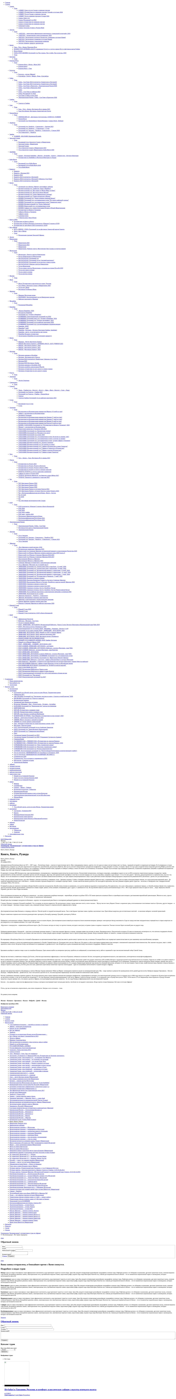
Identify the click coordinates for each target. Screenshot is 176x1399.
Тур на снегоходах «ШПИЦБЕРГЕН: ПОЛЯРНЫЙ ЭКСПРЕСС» (34, 754)
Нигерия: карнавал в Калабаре (27, 355)
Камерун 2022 (18, 175)
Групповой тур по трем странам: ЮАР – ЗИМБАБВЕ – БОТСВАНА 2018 (41, 630)
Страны (7, 4)
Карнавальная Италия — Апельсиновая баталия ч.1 (26, 1110)
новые (11, 782)
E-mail (3, 1327)
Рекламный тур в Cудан (25, 404)
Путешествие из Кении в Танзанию (29, 210)
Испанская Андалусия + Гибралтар (25, 789)
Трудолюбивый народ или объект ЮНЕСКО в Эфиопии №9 (28, 1193)
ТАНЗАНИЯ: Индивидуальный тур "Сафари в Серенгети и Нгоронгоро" (41, 448)
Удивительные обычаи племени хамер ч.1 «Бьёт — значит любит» (30, 1197)
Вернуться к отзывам (7, 1007)
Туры (15, 8)
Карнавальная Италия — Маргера (20, 1117)
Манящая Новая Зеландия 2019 (23, 814)
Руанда (12, 373)
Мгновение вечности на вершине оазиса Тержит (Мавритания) (29, 1141)
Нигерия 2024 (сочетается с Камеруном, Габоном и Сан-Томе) (37, 359)
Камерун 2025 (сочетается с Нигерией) (26, 181)
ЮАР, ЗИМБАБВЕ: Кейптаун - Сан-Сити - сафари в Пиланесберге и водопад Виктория (45, 659)
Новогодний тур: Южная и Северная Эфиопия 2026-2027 (36, 557)
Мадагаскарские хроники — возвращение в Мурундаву (27, 1129)
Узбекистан (17, 830)
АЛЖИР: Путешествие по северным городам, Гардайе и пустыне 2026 (40, 12)
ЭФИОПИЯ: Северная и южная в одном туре (32, 584)
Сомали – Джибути (16, 1191)
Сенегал (12, 386)
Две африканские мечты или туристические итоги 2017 (27, 1090)
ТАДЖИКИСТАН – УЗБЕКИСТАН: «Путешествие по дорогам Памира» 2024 (38, 743)
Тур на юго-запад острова (26, 270)
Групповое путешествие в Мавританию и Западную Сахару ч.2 (29, 1086)
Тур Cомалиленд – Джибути (27, 132)
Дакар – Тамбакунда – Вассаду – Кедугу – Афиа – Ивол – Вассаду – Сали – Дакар (43, 390)
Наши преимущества (16, 681)
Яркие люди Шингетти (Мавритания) (21, 1222)
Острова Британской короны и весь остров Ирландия (30, 793)
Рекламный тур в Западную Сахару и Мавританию (34, 142)
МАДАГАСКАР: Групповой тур (28, 258)
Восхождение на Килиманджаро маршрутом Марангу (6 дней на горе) (40, 411)
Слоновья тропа (23, 216)
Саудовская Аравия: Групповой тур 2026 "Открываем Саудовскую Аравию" (38, 737)
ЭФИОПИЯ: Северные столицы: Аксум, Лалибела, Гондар (36, 588)
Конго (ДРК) (14, 219)
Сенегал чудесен (15, 1051)
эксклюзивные (14, 828)
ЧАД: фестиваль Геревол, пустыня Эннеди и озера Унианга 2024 (38, 491)
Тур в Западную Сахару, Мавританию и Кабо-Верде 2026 (36, 150)
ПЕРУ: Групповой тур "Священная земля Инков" (29, 731)
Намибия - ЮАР (23, 326)
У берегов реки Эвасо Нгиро (27, 217)
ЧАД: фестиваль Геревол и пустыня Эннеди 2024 (33, 489)
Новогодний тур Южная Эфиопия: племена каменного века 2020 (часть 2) (41, 553)
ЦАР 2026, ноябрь (24, 512)
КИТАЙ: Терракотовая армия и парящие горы (28, 712)
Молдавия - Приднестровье (22, 725)
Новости (8, 1226)
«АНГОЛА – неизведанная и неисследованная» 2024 (35, 35)
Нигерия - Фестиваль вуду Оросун (29, 357)
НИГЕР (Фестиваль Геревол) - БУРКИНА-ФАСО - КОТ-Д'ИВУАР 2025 (40, 343)
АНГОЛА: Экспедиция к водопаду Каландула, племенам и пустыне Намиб (42, 37)
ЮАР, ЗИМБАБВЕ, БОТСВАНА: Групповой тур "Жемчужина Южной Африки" (43, 657)
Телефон (4, 1329)
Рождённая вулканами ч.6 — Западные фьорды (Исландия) (28, 1183)
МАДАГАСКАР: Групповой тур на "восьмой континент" (36, 260)
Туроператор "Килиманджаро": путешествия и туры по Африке (22, 845)
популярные (13, 801)
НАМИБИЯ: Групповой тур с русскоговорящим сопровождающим (39, 324)
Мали (11, 279)
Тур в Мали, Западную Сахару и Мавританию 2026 (34, 285)
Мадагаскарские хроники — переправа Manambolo (25, 1133)
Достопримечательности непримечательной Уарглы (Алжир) (29, 1100)
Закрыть (3, 1317)
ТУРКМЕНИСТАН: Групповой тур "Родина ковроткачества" (33, 748)
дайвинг (12, 764)
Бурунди (12, 70)
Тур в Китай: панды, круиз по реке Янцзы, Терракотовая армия (34, 807)
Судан (11, 400)
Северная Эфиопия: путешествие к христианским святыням (37, 562)
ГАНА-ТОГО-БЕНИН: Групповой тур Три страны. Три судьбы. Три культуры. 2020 (40, 53)
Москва (3, 1010)
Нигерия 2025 (22, 361)
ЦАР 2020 (21, 508)
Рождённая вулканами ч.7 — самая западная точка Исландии (29, 1185)
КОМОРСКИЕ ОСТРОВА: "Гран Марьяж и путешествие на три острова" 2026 (38, 716)
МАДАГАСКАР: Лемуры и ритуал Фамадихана (33, 264)
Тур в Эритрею (23, 535)
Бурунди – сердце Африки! (26, 74)
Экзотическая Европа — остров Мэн (21, 1208)
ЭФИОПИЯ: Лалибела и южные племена (31, 578)
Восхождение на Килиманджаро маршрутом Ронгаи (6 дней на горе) (39, 423)
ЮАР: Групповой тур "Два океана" (29, 675)
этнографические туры (17, 834)
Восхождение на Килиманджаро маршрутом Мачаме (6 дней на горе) (40, 421)
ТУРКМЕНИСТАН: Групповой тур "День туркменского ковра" (34, 745)
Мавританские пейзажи (17, 1125)
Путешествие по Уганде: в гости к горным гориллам (34, 469)
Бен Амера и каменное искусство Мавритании (24, 1079)
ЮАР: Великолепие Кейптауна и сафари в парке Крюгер (36, 671)
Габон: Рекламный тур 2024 (27, 93)
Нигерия (12, 351)
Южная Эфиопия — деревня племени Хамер (24, 1220)
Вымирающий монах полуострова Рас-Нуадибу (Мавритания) (29, 1084)
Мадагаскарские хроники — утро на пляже (23, 1139)
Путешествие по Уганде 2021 (27, 464)
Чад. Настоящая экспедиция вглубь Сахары (31, 500)
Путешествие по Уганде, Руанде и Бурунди (31, 466)
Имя (3, 1246)
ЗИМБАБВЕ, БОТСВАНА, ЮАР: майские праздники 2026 (36, 634)
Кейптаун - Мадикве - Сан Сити (28, 621)
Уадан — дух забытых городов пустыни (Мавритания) (27, 1195)
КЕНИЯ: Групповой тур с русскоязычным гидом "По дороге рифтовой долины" (43, 200)
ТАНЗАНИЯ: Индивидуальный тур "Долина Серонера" (36, 442)
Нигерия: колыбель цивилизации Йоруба (31, 367)
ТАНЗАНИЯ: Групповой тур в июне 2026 (31, 435)
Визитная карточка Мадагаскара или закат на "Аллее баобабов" (30, 1082)
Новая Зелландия (19, 820)
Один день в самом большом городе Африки (23, 1166)
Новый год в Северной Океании (24, 776)
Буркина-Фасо (14, 60)
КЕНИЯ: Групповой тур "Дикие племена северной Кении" (36, 198)
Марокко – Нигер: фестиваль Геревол (30, 342)
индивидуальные (15, 768)
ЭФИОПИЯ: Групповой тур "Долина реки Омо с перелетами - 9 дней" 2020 (42, 568)
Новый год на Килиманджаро (19, 1044)
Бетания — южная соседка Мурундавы (22, 1081)
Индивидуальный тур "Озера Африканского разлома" (35, 194)
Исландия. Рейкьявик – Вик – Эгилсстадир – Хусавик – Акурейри (35, 704)
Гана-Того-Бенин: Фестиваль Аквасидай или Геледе (34, 111)
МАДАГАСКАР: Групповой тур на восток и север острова (36, 262)
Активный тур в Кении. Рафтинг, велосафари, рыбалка (35, 186)
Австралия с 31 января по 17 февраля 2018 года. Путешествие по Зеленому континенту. (37, 1055)
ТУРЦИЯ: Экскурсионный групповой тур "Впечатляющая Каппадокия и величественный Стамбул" (45, 751)
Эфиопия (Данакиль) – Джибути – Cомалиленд (33, 595)
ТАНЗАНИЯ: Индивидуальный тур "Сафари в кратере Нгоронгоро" (39, 450)
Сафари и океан (23, 214)
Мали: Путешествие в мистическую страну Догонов (34, 283)
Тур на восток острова (25, 274)
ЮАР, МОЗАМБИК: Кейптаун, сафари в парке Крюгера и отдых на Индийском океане (45, 663)
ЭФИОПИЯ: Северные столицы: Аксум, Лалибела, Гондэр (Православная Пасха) (44, 590)
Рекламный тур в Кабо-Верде (27, 163)
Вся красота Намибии (25, 312)
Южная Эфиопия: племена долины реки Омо (32, 601)
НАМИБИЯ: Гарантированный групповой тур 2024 (34, 316)
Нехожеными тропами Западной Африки (31, 235)
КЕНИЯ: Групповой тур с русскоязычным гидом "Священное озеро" (40, 202)
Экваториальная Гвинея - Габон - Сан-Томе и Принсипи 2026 (37, 97)
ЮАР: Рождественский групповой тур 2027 (32, 677)
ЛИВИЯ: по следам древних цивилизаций (27, 721)
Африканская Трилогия (25, 619)
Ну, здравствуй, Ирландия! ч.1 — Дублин (22, 1154)
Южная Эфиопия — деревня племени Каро (23, 1212)
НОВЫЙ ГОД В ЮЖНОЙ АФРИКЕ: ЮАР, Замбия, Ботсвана (37, 640)
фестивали (13, 826)
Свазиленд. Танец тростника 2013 (20, 1050)
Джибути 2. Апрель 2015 (17, 1094)
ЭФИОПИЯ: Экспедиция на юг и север (30, 593)
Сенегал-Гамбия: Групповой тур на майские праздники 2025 (37, 398)
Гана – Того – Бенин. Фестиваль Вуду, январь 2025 (34, 109)
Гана (11, 105)
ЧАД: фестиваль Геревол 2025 (27, 485)
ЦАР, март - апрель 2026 (26, 514)
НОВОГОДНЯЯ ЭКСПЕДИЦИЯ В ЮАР (31, 638)
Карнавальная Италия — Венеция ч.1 (21, 1112)
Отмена (4, 1256)
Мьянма (16, 783)
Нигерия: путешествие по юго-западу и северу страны (35, 369)
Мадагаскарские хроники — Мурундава (22, 1127)
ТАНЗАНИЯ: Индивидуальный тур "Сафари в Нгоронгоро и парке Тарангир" (43, 446)
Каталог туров (9, 686)
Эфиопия (12, 543)
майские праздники (16, 772)
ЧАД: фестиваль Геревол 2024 (27, 483)
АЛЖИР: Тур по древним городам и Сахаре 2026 (33, 16)
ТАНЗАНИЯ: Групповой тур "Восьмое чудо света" (34, 433)
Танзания (12, 407)
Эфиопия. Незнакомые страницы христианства (33, 597)
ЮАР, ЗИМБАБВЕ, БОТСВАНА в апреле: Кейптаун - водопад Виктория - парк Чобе (45, 654)
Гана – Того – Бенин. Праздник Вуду (25, 47)
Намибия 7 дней (23, 328)
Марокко (12, 291)
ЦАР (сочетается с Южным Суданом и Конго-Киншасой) (36, 506)
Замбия (12, 134)
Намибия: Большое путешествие (28, 334)
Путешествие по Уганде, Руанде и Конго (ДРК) (33, 467)
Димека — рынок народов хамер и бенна (22, 1096)
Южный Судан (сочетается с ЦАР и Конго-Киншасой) (35, 613)
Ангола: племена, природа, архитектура (30, 43)
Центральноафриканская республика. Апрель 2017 (25, 1203)
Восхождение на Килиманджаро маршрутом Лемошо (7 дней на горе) (40, 417)
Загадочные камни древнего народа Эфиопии (24, 1104)
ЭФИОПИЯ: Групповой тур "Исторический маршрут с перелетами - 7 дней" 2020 (44, 574)
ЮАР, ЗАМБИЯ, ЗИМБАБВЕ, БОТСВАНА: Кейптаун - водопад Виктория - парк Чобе (45, 648)
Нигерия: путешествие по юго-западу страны (32, 371)
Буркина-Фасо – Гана (25, 68)
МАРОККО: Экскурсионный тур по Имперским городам (36, 297)
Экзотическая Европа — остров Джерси (22, 1207)
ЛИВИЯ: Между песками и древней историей (28, 719)
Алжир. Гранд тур (24, 18)
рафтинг (12, 803)
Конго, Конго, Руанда (16, 1121)
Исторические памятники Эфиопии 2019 (31, 549)
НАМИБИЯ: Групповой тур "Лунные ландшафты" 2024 (36, 320)
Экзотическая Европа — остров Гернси (22, 1205)
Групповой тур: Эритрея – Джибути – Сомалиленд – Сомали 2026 (39, 130)
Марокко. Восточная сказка (26, 295)
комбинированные (15, 770)
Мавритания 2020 (23, 243)
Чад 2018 (21, 497)
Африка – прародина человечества (20, 1026)
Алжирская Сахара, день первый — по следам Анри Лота (28, 1061)
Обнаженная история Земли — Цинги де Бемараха (25, 1164)
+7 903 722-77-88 (6, 1012)
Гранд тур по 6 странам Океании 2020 (26, 778)
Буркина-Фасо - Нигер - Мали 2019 (29, 64)
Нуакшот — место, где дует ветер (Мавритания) (25, 1162)
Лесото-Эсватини (23, 380)
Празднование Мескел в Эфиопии (29, 559)
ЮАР (11, 615)
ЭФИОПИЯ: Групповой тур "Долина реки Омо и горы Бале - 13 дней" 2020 (42, 566)
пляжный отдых (15, 799)
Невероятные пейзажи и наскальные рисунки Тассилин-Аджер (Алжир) (32, 1152)
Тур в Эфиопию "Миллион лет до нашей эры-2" (33, 564)
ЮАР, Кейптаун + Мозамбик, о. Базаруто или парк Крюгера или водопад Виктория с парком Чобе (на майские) (53, 661)
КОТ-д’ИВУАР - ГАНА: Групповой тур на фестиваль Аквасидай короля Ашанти (39, 229)
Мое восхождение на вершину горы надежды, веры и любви (28, 1042)
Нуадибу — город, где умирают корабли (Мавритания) (27, 1160)
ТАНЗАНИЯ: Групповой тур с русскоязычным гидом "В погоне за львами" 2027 (43, 436)
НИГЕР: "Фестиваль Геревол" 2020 (29, 345)
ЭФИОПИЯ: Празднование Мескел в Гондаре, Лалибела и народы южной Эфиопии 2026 (46, 582)
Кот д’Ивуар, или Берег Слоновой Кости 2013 (24, 1036)
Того (11, 454)
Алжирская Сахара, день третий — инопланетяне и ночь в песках (30, 1065)
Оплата (7, 1230)
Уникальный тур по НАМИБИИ (20, 1201)
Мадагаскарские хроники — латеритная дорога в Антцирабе (29, 1131)
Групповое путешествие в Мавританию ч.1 (23, 1088)
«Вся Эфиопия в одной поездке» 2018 (30, 547)
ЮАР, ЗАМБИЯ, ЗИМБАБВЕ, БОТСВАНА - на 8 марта (35, 646)
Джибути (12, 122)
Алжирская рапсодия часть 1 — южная (22, 1073)
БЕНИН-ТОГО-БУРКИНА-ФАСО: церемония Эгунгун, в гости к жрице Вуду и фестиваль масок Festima (47, 49)
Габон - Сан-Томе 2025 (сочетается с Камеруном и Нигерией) (37, 84)
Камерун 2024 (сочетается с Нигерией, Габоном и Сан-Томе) (33, 179)
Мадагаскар (13, 250)
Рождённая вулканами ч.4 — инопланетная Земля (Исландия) (29, 1179)
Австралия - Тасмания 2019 (22, 811)
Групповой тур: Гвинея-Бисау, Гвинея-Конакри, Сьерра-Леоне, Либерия (40, 121)
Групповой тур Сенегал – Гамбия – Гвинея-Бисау (33, 394)
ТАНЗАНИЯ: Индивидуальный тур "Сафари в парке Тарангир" (38, 452)
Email (4, 1248)
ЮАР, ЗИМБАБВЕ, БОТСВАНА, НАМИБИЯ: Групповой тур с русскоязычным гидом (45, 655)
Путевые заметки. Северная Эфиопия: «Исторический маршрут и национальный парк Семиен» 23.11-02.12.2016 (45, 1172)
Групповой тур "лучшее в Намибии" (29, 314)
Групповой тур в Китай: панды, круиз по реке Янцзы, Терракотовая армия (37, 692)
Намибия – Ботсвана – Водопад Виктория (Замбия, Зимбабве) (37, 330)
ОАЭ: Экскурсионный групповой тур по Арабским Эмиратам (33, 727)
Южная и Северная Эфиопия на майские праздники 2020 (36, 603)
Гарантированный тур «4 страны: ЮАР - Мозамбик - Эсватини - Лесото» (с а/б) (43, 628)
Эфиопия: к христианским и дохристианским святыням (35, 599)
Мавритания (13, 239)
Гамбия (12, 99)
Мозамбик (13, 301)
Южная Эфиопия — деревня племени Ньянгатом (25, 1218)
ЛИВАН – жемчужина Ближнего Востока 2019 (28, 717)
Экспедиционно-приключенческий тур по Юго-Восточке (32, 795)
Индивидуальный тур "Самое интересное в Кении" (34, 196)
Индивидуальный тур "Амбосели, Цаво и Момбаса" (34, 188)
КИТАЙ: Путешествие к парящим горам (26, 710)
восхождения (14, 688)
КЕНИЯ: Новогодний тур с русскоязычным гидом (34, 206)
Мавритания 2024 (23, 245)
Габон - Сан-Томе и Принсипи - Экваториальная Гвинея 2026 (37, 86)
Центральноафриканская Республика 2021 (31, 518)
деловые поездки (15, 766)
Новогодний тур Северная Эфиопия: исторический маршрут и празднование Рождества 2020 (47, 551)
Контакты (8, 836)
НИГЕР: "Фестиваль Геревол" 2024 (29, 349)
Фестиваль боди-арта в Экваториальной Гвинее (33, 528)
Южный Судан (14, 605)
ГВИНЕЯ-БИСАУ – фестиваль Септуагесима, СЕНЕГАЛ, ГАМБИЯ (39, 117)
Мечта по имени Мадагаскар (18, 1146)
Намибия (12, 307)
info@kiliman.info (6, 839)
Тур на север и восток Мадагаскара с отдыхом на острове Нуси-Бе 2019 (40, 268)
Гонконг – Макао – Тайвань (22, 787)
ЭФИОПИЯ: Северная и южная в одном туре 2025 (34, 586)
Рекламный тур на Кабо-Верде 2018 (29, 165)
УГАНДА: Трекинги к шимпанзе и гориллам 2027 (34, 477)
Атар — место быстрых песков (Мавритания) (24, 1077)
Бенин (11, 45)
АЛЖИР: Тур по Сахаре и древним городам (32, 14)
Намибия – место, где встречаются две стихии (32, 332)
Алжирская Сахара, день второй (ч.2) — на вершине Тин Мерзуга (30, 1057)
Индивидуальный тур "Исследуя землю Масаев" (33, 192)
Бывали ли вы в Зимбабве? (18, 1028)
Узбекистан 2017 (19, 694)
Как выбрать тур (15, 683)
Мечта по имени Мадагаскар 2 (19, 1148)
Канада (16, 813)
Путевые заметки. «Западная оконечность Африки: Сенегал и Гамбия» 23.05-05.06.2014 (37, 1170)
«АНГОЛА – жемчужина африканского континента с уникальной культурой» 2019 (44, 33)
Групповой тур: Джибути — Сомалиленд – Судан (33, 128)
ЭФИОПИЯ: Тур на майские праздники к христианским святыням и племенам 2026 (44, 592)
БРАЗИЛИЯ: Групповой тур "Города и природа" (29, 698)
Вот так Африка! (15, 1030)
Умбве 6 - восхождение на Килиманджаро (31, 413)
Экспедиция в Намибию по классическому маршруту (35, 336)
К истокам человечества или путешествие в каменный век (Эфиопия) (31, 1108)
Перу (15, 733)
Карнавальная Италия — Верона (20, 1115)
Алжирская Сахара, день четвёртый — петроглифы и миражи (29, 1071)
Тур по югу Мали (23, 287)
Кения (11, 183)
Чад (11, 479)
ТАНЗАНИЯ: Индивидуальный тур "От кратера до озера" (36, 444)
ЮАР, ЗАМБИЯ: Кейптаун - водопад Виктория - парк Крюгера (38, 650)
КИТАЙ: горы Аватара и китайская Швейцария (29, 714)
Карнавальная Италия (21, 791)
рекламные (13, 805)
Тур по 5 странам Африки (26, 623)
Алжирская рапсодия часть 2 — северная (22, 1075)
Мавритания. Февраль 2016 (18, 1123)
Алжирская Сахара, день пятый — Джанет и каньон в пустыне (29, 1063)
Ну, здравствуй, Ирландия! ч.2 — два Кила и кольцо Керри (28, 1156)
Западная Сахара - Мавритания (28, 144)
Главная (7, 2)
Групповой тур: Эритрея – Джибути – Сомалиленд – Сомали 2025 (39, 539)
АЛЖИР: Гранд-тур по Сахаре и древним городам (34, 10)
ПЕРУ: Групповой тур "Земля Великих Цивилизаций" (31, 729)
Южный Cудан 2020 (24, 609)
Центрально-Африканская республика (30, 516)
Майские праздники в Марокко (28, 299)
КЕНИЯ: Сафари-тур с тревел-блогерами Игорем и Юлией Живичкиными (41, 208)
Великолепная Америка (21, 700)
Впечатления (10, 847)
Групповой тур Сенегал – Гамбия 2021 (30, 392)
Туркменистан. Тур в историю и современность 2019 (30, 758)
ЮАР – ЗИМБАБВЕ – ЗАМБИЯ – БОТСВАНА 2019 (34, 644)
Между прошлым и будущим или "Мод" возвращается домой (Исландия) (32, 1143)
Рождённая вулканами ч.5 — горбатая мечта (23, 1181)
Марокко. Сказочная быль (18, 1040)
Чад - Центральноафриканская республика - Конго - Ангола (37, 493)
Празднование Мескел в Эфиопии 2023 (30, 561)
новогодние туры (15, 774)
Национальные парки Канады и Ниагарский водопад (30, 818)
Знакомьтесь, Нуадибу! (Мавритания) (21, 1106)
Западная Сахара (15, 138)
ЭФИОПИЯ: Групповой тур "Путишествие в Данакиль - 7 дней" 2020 (40, 576)
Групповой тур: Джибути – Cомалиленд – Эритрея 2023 (35, 126)
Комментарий (6, 1254)
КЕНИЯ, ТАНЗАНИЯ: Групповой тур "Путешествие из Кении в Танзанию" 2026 (44, 425)
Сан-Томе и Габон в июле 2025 (28, 95)
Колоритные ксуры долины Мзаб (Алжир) (23, 1119)
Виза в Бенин (18, 51)
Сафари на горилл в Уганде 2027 (28, 473)
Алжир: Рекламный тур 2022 (27, 20)
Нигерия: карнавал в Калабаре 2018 (29, 365)
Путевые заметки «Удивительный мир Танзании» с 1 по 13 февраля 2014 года (34, 1168)
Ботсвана (12, 57)
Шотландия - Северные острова (24, 760)
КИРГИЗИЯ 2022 (19, 708)
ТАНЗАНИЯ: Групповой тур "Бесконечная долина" (34, 431)
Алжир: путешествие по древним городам (31, 22)
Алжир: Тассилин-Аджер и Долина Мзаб (31, 28)
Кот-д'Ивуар (13, 227)
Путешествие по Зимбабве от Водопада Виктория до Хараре (37, 157)
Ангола (12, 29)
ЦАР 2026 (21, 510)
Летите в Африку (15, 1038)
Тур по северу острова (25, 272)
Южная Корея (18, 797)
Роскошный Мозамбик (25, 305)
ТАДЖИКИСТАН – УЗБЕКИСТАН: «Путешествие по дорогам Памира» (37, 741)
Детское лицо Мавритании (18, 1092)
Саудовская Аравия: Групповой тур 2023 (26, 735)
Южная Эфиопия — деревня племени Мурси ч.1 (25, 1214)
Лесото (12, 237)
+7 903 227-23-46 (17, 842)
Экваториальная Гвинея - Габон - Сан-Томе (31, 526)
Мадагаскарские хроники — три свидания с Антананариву (28, 1137)
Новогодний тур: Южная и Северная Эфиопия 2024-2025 (36, 555)
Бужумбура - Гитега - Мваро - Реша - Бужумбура (33, 76)
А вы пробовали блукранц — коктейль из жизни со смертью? (29, 1024)
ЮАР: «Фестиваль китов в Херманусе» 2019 (32, 626)
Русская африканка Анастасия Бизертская (23, 1048)
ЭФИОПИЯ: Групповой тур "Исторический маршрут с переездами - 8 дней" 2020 (44, 570)
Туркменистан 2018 (20, 756)
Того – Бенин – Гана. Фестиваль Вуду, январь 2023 (34, 458)
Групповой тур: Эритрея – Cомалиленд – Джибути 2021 (35, 537)
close (2, 1238)
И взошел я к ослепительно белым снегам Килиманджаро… (28, 1034)
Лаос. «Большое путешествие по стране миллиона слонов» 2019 (34, 723)
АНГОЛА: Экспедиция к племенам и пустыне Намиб (35, 39)
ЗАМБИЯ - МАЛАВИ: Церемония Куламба (27, 136)
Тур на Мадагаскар (24, 266)
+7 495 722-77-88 (6, 842)
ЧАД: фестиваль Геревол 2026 (27, 487)
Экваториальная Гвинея (17, 522)
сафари (12, 824)
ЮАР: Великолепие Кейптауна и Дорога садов (33, 669)
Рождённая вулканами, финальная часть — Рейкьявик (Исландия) (30, 1187)
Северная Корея (19, 739)
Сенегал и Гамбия (24, 103)
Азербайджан (18, 785)
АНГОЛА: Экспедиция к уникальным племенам (33, 41)
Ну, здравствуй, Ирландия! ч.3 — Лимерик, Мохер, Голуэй (28, 1158)
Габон (11, 78)
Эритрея (12, 531)
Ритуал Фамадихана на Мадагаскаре (29, 256)
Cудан (20, 405)
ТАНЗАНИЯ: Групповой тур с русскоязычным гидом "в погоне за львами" (41, 438)
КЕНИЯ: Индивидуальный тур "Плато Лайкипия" (34, 204)
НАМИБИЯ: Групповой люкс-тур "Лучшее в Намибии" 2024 (37, 318)
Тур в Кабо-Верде (23, 167)
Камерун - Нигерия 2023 (21, 173)
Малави (12, 276)
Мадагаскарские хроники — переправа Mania (24, 1135)
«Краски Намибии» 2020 (26, 310)
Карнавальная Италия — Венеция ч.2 (21, 1113)
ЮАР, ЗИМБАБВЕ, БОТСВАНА (28, 652)
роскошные (13, 809)
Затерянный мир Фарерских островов (26, 702)
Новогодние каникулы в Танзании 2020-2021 (32, 429)
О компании (9, 679)
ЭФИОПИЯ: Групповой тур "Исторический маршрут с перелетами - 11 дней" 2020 (44, 572)
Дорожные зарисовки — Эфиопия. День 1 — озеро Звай (27, 1098)
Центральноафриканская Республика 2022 (31, 520)
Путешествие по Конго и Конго (24, 221)
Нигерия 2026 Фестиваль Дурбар (28, 363)
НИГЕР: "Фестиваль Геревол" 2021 (29, 347)
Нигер (11, 338)
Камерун (12, 169)
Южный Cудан (23, 611)
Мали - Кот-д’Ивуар (20, 231)
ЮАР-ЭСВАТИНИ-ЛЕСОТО (27, 667)
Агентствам (13, 685)
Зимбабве (12, 152)
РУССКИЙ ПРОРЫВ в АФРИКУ (20, 1046)
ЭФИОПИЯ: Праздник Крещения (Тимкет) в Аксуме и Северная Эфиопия (41, 580)
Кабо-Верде (13, 159)
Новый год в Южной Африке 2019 (29, 642)
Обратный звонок (6, 844)
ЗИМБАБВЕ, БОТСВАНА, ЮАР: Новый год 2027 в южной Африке (39, 632)
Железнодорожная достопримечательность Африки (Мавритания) (30, 1102)
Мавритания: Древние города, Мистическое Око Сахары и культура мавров (42, 248)
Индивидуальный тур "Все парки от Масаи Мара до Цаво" (36, 190)
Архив (7, 1228)
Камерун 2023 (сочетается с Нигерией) (26, 177)
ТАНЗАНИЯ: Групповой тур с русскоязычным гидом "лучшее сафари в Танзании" (44, 440)
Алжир (12, 6)
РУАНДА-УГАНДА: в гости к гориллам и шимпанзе (34, 471)
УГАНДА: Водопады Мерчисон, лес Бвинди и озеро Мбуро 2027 (38, 475)
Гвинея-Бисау (14, 113)
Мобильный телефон (8, 1250)
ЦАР (11, 502)
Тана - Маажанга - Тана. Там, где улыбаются (23, 1053)
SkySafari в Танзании (25, 415)
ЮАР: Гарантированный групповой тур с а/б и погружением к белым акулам (42, 673)
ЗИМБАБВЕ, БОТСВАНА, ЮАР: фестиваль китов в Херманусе (38, 636)
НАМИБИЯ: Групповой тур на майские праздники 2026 (36, 322)
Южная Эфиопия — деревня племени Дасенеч (24, 1210)
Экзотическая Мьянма (21, 762)
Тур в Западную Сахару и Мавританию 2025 (32, 148)
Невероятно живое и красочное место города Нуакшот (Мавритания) (31, 1150)
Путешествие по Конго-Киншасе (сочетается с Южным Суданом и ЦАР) (36, 223)
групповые (13, 690)
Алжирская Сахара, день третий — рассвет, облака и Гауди (28, 1067)
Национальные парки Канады (23, 816)
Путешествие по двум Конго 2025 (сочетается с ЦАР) (30, 225)
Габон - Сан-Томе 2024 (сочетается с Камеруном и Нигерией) (37, 82)
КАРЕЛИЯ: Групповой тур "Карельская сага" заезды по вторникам (35, 706)
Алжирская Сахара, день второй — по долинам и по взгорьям (29, 1059)
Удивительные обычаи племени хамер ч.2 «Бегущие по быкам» (29, 1199)
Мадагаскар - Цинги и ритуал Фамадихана (31, 254)
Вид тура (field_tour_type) (8, 1348)
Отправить (11, 1256)
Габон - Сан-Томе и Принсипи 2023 (29, 88)
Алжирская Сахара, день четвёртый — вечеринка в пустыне (28, 1069)
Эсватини (13, 376)
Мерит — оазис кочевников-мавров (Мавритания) (25, 1145)
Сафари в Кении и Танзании (27, 212)
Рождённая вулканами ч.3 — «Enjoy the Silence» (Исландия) (28, 1177)
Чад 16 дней (22, 495)
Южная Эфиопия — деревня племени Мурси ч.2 (25, 1216)
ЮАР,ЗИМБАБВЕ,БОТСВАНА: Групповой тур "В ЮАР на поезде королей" (42, 665)
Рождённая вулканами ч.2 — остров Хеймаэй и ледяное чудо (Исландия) (32, 1176)
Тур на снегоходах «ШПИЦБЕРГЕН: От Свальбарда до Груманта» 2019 (36, 752)
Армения (17, 832)
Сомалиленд (13, 382)
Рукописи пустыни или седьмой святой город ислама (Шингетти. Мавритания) (34, 1189)
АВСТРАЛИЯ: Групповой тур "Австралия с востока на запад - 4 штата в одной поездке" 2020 (43, 696)
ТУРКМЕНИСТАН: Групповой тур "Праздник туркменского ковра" (35, 747)
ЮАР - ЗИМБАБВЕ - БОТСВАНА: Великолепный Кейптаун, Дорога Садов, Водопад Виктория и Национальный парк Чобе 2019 (59, 624)
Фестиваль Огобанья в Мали (27, 289)
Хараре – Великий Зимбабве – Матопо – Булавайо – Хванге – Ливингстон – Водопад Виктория (48, 155)
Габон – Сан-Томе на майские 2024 (29, 91)
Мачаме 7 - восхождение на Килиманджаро (31, 427)
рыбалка (12, 822)
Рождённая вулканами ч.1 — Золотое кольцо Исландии (27, 1174)
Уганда (12, 460)
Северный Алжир (24, 26)
